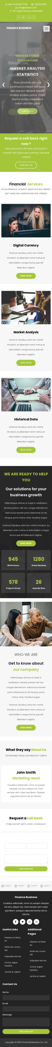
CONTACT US (19, 111)
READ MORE (25, 275)
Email (29, 839)
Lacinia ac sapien (13, 971)
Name (7, 839)
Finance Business (19, 28)
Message (9, 851)
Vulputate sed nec (13, 956)
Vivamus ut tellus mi (13, 939)
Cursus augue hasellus (11, 964)
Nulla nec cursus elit (12, 949)
